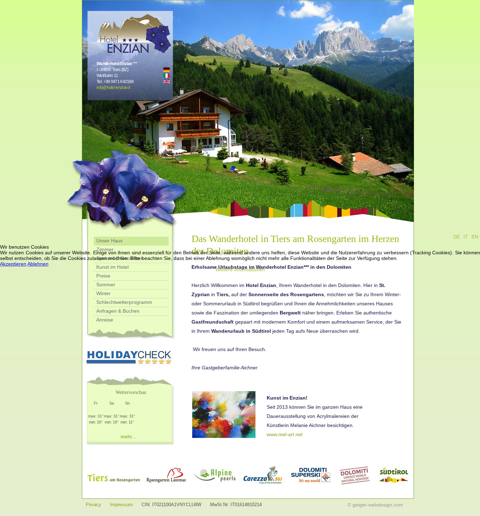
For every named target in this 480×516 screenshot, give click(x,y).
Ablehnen (37, 264)
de (456, 237)
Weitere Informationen (240, 269)
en (475, 237)
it (465, 237)
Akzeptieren (13, 264)
